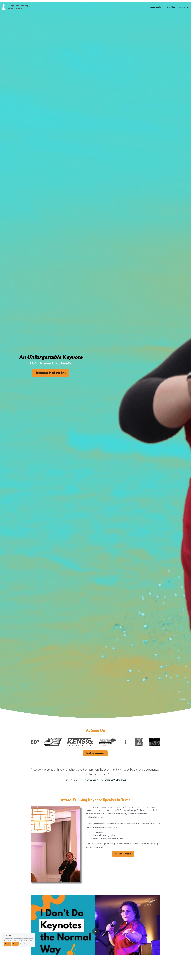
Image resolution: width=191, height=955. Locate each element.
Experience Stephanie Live (50, 372)
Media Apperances (95, 753)
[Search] (188, 7)
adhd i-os (147, 810)
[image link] (4, 7)
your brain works (15, 8)
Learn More (29, 940)
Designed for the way (18, 6)
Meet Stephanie (123, 854)
